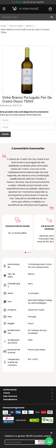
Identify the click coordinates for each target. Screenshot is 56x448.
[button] (25, 252)
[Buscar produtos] (52, 17)
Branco (30, 26)
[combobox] (28, 17)
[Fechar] (51, 433)
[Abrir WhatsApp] (49, 441)
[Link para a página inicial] (3, 26)
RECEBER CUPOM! (42, 442)
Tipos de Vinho (16, 26)
